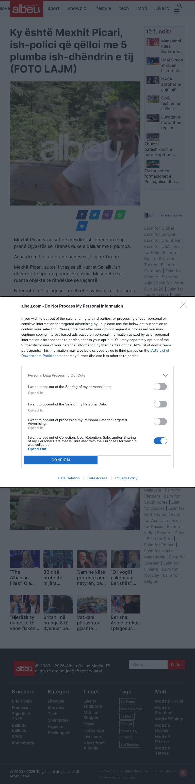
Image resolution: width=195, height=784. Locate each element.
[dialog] (97, 392)
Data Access (97, 478)
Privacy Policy (126, 478)
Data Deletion (69, 478)
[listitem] (97, 375)
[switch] (160, 386)
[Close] (185, 306)
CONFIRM (61, 460)
